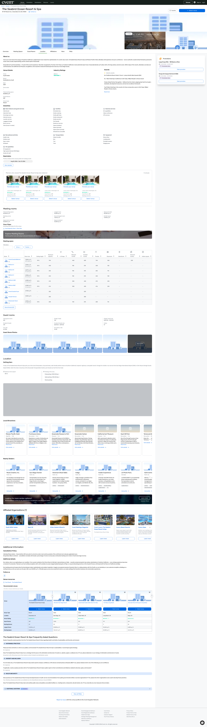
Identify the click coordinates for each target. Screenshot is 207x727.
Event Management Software (88, 710)
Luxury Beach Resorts (123, 527)
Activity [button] (54, 485)
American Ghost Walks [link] (59, 473)
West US (30, 527)
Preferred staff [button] (61, 485)
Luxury (52, 2)
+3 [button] (107, 487)
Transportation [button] (32, 485)
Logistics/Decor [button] (10, 485)
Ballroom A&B (12, 280)
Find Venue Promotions (64, 714)
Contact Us (106, 712)
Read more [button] (8, 444)
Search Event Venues (64, 712)
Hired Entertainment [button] (85, 485)
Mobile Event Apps (85, 714)
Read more (107, 92)
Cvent (2, 6)
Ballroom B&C (12, 285)
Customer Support (108, 714)
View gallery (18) (200, 46)
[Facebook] (4, 575)
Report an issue (61, 700)
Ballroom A (11, 264)
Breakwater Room (13, 301)
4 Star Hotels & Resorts (57, 527)
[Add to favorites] (75, 592)
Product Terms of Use (131, 712)
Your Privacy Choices (109, 716)
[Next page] (149, 527)
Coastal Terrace (12, 296)
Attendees (6, 245)
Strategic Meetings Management (88, 716)
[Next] (149, 439)
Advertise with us (131, 716)
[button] (62, 31)
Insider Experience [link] (104, 473)
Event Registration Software (88, 712)
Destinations (38, 2)
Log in (203, 2)
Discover (45, 2)
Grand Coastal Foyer (13, 291)
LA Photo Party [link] (126, 473)
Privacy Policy (130, 710)
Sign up (199, 2)
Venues (22, 2)
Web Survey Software (86, 718)
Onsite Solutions (62, 718)
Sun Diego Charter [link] (36, 473)
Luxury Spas (142, 527)
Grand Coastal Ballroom (14, 259)
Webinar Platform (85, 720)
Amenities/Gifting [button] (107, 485)
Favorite (174, 10)
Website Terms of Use (131, 714)
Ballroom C (11, 275)
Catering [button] (151, 485)
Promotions (29, 2)
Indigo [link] (77, 473)
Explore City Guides (63, 716)
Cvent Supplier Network (64, 710)
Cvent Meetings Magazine (80, 527)
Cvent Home (107, 710)
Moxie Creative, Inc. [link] (13, 473)
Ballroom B (11, 269)
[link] (15, 466)
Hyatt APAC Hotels (12, 527)
